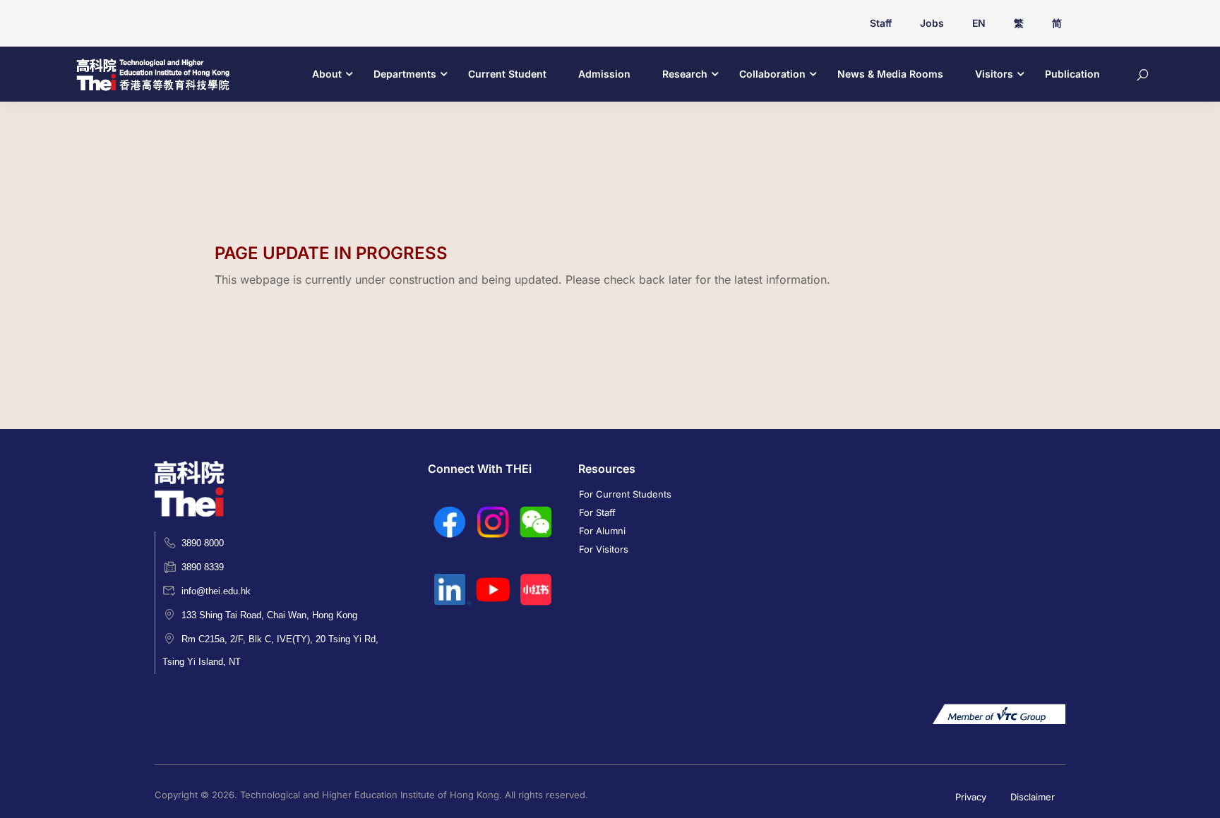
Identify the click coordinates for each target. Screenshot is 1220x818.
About (327, 74)
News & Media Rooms (890, 74)
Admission (604, 74)
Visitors (994, 74)
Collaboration (772, 74)
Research (684, 74)
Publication (1072, 74)
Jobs (932, 23)
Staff (881, 23)
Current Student (507, 74)
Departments (404, 74)
